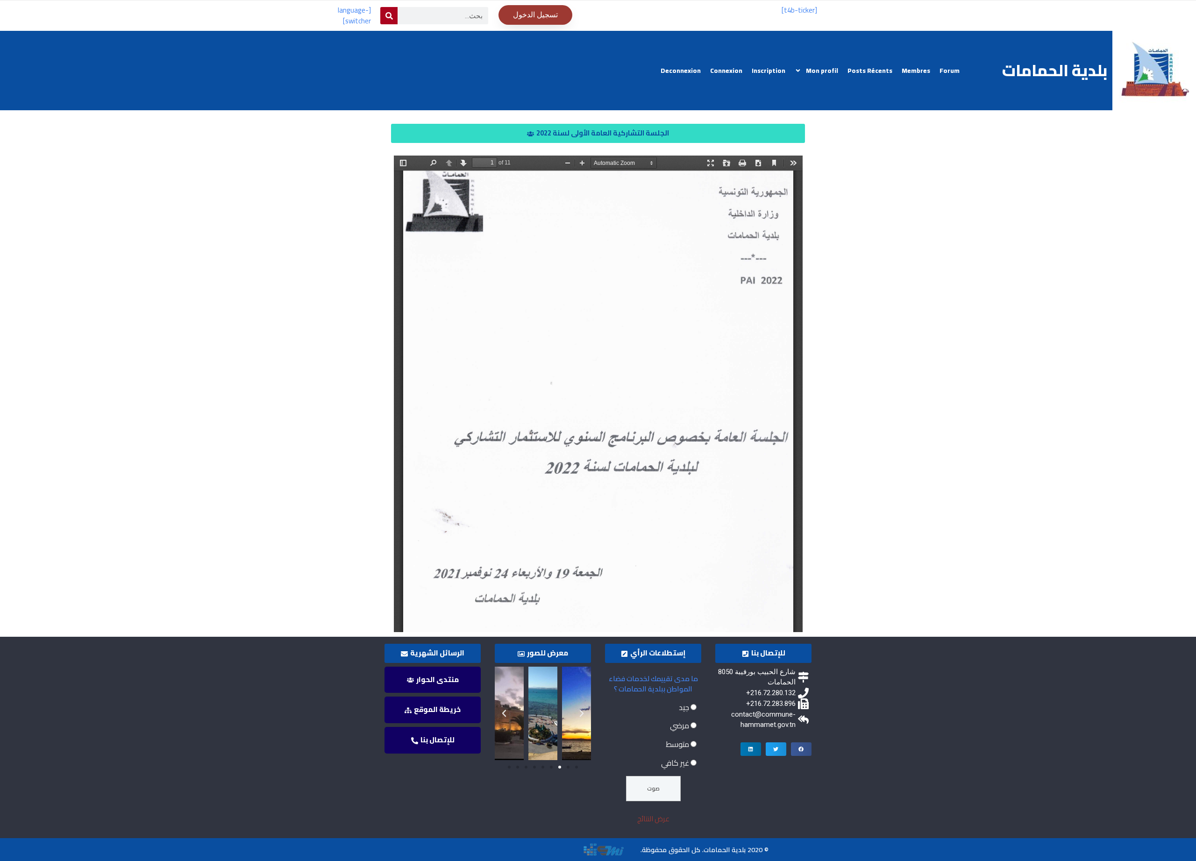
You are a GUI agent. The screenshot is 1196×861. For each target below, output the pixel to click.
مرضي (679, 726)
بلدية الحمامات (1055, 70)
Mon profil (822, 70)
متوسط (677, 744)
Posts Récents (869, 70)
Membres (916, 70)
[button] (598, 133)
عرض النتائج (653, 818)
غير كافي (675, 763)
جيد (684, 707)
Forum (950, 70)
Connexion (726, 70)
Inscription (768, 70)
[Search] (389, 15)
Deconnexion (681, 70)
